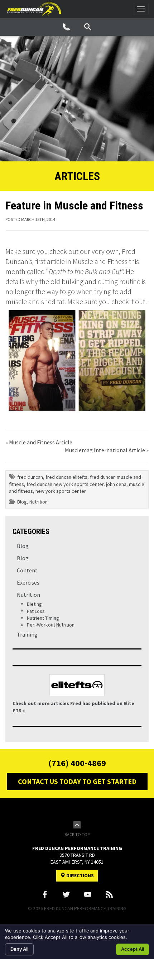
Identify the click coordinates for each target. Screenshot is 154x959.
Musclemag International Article (105, 450)
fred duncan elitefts (66, 477)
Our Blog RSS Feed (109, 894)
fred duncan (30, 477)
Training (27, 634)
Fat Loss (36, 611)
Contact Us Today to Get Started (77, 781)
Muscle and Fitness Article (40, 442)
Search (87, 27)
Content (27, 570)
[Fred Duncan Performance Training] (34, 9)
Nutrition (38, 502)
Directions (79, 875)
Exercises (28, 582)
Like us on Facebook (45, 894)
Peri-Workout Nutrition (50, 625)
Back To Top (77, 834)
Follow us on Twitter (66, 894)
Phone (66, 27)
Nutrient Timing (43, 618)
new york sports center (60, 491)
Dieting (34, 604)
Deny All (19, 949)
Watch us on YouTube (87, 894)
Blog (22, 502)
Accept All (132, 949)
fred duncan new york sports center (65, 484)
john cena (116, 484)
